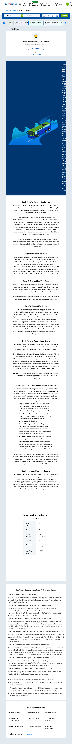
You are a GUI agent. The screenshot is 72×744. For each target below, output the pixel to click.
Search (64, 15)
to (14, 713)
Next (65, 23)
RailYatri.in (24, 626)
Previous (3, 23)
